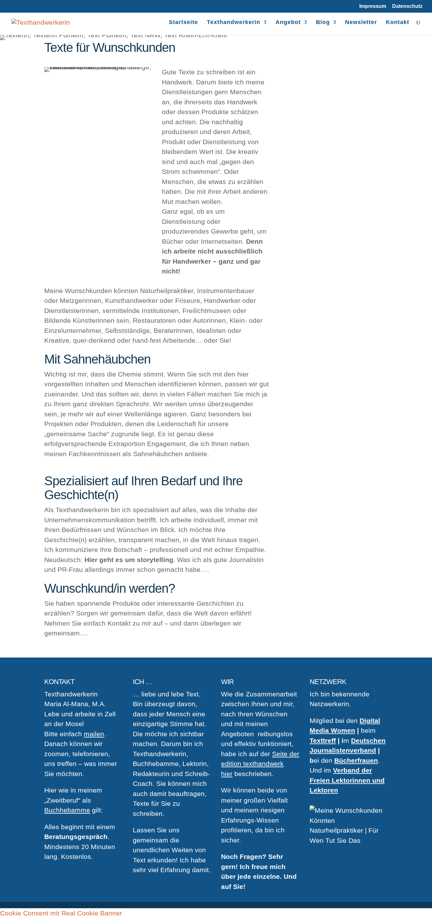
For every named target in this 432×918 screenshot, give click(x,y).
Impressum (372, 6)
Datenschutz (407, 6)
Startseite (183, 22)
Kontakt (397, 22)
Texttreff (323, 740)
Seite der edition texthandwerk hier (260, 763)
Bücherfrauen (356, 760)
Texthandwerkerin (233, 22)
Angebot (288, 22)
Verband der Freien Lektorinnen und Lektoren (347, 780)
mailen (94, 733)
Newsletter (361, 22)
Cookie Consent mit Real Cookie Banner (61, 913)
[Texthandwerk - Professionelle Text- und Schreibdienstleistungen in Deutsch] (40, 21)
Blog (323, 22)
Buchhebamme (67, 810)
